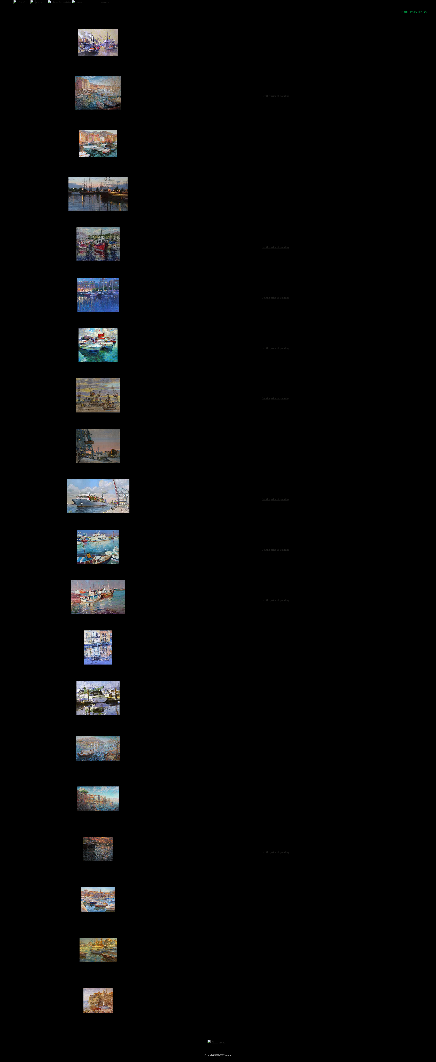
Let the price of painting (275, 96)
